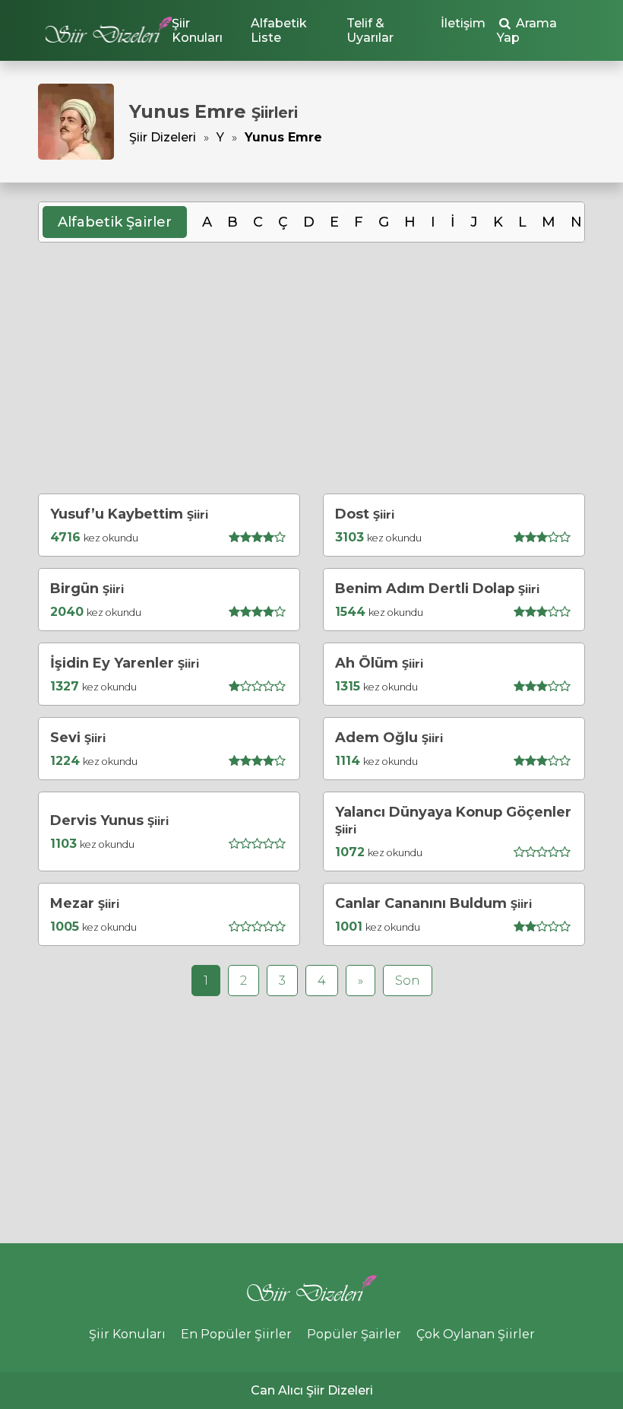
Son (407, 980)
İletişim (463, 23)
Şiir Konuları (197, 30)
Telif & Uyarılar (370, 30)
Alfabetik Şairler (115, 222)
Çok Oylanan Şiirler (475, 1334)
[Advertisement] (311, 368)
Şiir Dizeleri (162, 137)
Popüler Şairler (354, 1334)
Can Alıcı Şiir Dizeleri (312, 1390)
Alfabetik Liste (279, 30)
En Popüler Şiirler (236, 1334)
